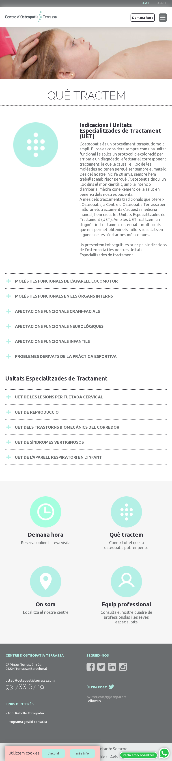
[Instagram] (124, 667)
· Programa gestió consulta (26, 722)
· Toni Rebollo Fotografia (25, 713)
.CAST (162, 2)
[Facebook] (91, 667)
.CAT (145, 2)
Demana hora (142, 17)
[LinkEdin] (113, 667)
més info (82, 753)
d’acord (53, 753)
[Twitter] (102, 667)
